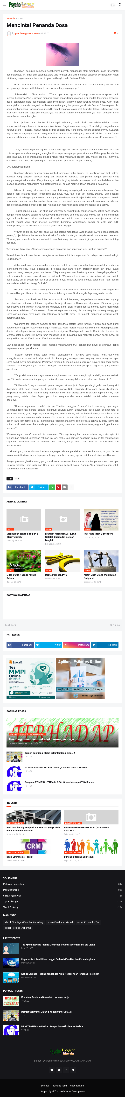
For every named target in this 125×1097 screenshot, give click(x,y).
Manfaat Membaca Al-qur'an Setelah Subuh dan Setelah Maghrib (60, 537)
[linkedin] (73, 1070)
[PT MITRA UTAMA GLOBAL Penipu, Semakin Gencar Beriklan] (14, 771)
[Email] (65, 487)
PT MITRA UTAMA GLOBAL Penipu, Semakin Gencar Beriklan (56, 767)
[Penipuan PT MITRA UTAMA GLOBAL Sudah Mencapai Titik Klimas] (14, 786)
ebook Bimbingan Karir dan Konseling (24, 922)
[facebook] (52, 1070)
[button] (4, 5)
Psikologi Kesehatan (62, 884)
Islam (20, 18)
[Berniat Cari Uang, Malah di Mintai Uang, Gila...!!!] (14, 757)
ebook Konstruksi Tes (88, 922)
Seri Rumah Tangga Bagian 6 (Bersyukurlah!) (22, 535)
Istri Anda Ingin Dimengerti (98, 533)
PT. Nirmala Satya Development (69, 1091)
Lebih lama (114, 625)
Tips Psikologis (62, 901)
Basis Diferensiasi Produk (20, 857)
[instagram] (66, 1070)
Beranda (11, 18)
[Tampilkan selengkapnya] (71, 487)
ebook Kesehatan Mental (60, 922)
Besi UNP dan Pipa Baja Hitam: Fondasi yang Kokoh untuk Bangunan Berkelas (33, 829)
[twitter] (59, 1070)
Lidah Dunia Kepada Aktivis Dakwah (21, 576)
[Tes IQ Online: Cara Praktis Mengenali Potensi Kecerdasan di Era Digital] (11, 948)
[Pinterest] (58, 487)
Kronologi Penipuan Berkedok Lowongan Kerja (45, 997)
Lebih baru (10, 625)
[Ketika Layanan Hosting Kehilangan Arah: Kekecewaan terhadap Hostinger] (11, 977)
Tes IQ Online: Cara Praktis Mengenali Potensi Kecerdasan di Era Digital (58, 944)
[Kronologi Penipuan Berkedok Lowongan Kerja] (11, 1001)
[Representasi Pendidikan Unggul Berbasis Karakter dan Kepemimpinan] (11, 963)
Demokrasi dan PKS (56, 574)
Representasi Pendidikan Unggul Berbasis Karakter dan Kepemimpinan (58, 959)
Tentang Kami (60, 1085)
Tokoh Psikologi (62, 907)
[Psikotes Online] (31, 698)
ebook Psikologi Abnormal (18, 928)
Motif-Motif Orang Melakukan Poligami (100, 576)
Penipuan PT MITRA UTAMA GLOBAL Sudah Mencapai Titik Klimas (59, 782)
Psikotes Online (62, 890)
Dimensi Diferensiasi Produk (78, 857)
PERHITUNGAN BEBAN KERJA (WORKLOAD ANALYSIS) (86, 829)
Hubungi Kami (77, 1085)
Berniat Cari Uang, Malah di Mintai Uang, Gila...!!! (50, 753)
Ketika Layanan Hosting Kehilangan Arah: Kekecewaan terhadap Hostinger (60, 974)
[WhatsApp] (52, 487)
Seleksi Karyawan (62, 895)
